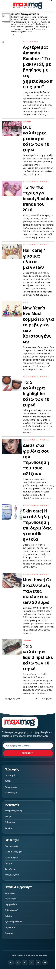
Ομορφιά (34, 42)
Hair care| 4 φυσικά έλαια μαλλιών (34, 258)
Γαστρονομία (11, 846)
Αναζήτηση (28, 753)
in (38, 962)
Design (8, 863)
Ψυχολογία (10, 869)
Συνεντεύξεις (11, 792)
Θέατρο (8, 816)
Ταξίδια (8, 916)
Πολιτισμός (10, 775)
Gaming (9, 828)
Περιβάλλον (11, 904)
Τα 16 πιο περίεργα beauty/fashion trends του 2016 (38, 198)
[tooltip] (13, 35)
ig (31, 962)
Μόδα (25, 42)
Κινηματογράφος (13, 810)
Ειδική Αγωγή (11, 910)
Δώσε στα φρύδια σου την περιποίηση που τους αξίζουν (36, 459)
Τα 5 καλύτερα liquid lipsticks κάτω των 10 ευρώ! (38, 657)
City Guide (10, 927)
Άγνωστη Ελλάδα (13, 921)
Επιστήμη (10, 893)
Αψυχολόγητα (12, 875)
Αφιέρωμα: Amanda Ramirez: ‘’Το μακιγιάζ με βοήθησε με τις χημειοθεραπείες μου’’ (38, 66)
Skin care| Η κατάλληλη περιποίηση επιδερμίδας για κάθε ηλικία (37, 525)
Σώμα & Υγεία (11, 857)
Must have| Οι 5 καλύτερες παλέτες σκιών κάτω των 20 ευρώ (37, 591)
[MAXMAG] (28, 5)
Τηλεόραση (10, 822)
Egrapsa (9, 933)
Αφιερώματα (11, 787)
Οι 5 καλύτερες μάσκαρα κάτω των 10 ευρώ (36, 138)
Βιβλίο (8, 781)
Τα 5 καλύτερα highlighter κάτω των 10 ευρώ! (36, 393)
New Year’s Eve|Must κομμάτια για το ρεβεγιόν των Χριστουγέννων (38, 325)
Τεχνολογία (10, 898)
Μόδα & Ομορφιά (31, 182)
